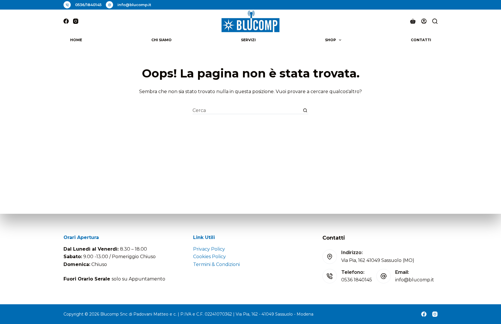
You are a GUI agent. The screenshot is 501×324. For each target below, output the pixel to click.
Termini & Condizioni (216, 264)
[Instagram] (75, 21)
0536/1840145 (88, 4)
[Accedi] (423, 21)
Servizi (248, 40)
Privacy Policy (209, 249)
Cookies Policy (209, 256)
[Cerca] (435, 21)
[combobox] (247, 110)
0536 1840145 (356, 280)
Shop (330, 40)
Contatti (421, 40)
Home (76, 40)
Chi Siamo (161, 40)
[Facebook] (66, 21)
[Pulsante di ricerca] (305, 110)
